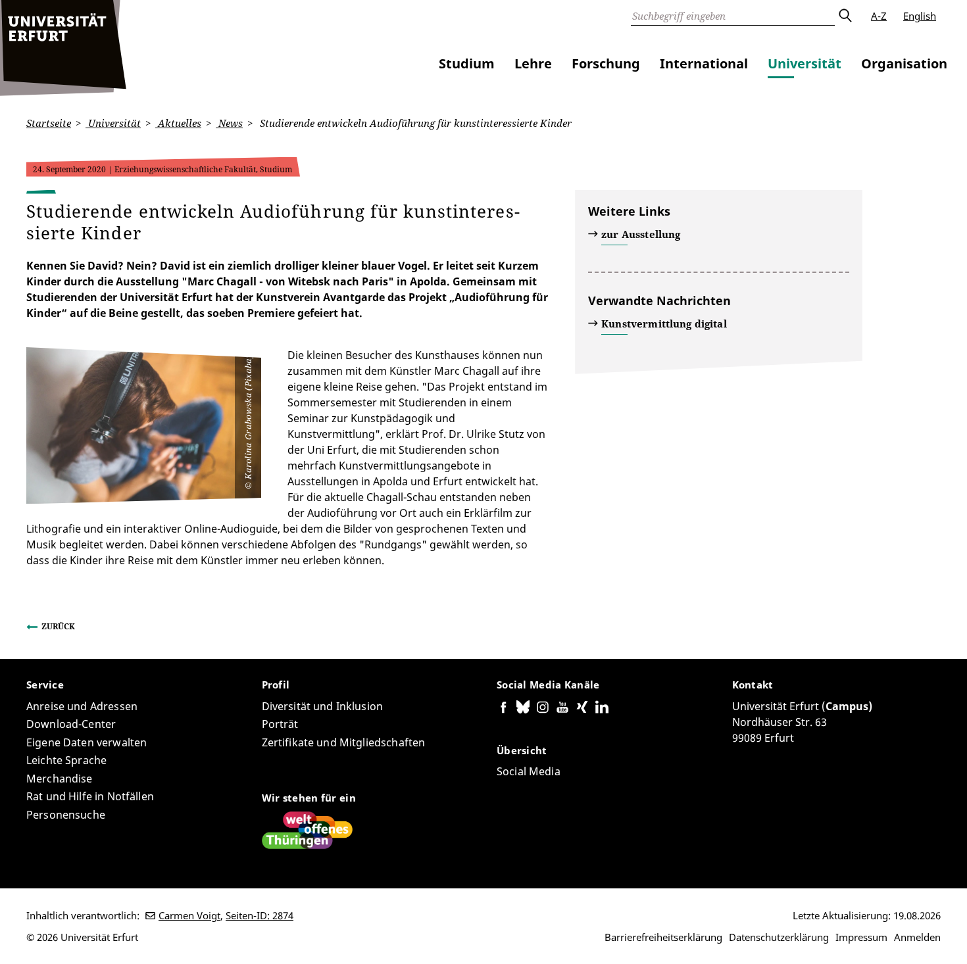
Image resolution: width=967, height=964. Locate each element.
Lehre (533, 63)
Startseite (48, 123)
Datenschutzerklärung (779, 937)
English (919, 15)
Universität (804, 63)
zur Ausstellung (640, 234)
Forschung (606, 63)
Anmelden (917, 937)
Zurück (58, 626)
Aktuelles (178, 123)
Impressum (861, 937)
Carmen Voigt (189, 915)
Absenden (845, 16)
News (229, 123)
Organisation (904, 63)
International (704, 63)
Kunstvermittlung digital (664, 323)
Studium (467, 63)
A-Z (879, 15)
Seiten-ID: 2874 (259, 915)
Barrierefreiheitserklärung (663, 937)
